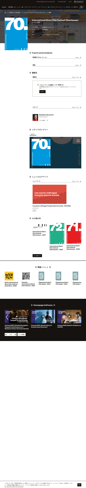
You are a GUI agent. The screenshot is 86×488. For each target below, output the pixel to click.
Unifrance (68, 7)
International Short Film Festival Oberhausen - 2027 (39, 233)
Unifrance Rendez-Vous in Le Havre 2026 (45, 1)
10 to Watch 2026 (62, 1)
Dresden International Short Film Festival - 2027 (28, 284)
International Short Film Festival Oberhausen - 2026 (56, 247)
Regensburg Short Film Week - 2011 (79, 283)
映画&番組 (10, 7)
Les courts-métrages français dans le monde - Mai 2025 (52, 206)
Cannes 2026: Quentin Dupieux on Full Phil (69, 326)
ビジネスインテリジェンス (56, 7)
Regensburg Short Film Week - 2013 (45, 283)
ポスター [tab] (33, 134)
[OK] (79, 484)
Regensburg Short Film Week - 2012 (62, 283)
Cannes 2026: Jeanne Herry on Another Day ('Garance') (41, 326)
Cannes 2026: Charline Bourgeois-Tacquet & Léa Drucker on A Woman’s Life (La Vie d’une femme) (16, 327)
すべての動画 (21, 334)
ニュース (19, 7)
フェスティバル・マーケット (30, 7)
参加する (76, 7)
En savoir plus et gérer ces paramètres (14, 486)
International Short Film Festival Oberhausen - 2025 (73, 247)
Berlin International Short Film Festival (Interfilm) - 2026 (11, 284)
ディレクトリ (44, 7)
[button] (78, 141)
